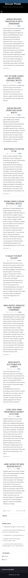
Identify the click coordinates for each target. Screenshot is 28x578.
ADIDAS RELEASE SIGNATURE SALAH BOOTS (14, 110)
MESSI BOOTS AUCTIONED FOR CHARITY (14, 364)
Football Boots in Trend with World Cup (14, 535)
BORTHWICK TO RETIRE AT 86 (14, 150)
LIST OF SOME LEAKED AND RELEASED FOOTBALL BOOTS (14, 78)
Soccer (5, 559)
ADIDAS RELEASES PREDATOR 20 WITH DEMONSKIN (14, 21)
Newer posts (19, 510)
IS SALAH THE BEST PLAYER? (14, 257)
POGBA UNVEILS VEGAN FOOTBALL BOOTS (14, 202)
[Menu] (1, 11)
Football (6, 556)
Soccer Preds (13, 3)
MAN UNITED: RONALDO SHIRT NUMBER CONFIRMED (14, 307)
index (18, 26)
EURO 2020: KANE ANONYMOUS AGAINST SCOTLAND (14, 411)
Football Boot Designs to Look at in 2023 (14, 526)
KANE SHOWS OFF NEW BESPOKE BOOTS (14, 465)
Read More (6, 68)
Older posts (8, 510)
